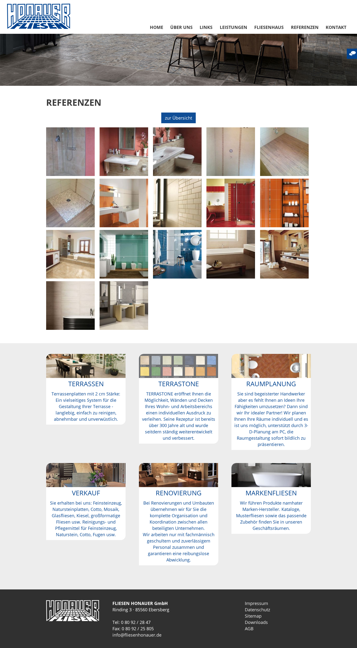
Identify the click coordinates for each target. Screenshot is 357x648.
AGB (249, 628)
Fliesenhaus (269, 27)
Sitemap (253, 616)
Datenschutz (257, 610)
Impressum (256, 603)
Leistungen (233, 27)
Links (206, 27)
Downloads (256, 622)
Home (156, 27)
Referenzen (305, 27)
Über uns (181, 27)
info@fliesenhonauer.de (137, 635)
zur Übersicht (178, 118)
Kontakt (336, 27)
